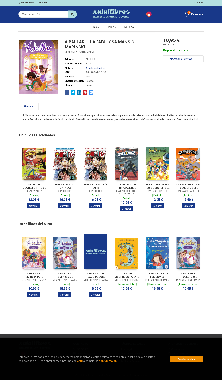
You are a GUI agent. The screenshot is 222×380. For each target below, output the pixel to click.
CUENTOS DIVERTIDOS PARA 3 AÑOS (126, 275)
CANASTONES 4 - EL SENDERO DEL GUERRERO (188, 186)
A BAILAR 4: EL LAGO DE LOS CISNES (95, 275)
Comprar (33, 206)
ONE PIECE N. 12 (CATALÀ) (64, 186)
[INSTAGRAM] (149, 14)
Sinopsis (28, 106)
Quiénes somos (26, 2)
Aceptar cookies (187, 359)
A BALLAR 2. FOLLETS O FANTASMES (188, 275)
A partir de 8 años (95, 68)
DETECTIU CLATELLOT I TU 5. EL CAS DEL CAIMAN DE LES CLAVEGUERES (34, 186)
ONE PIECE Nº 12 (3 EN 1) (95, 186)
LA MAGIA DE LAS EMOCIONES (157, 275)
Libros (111, 26)
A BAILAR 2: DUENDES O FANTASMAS (64, 275)
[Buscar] (72, 14)
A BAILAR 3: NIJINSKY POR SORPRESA (34, 275)
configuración (108, 361)
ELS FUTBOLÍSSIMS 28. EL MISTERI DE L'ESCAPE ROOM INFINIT (157, 186)
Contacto (42, 2)
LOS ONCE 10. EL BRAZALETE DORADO (126, 186)
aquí (80, 361)
